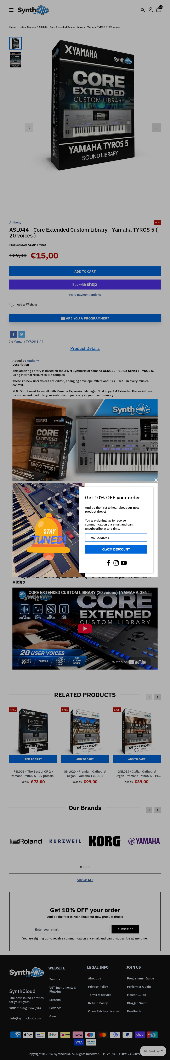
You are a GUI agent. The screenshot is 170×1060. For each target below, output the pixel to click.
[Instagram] (116, 563)
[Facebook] (108, 563)
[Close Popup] (156, 480)
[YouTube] (124, 563)
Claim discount (116, 549)
